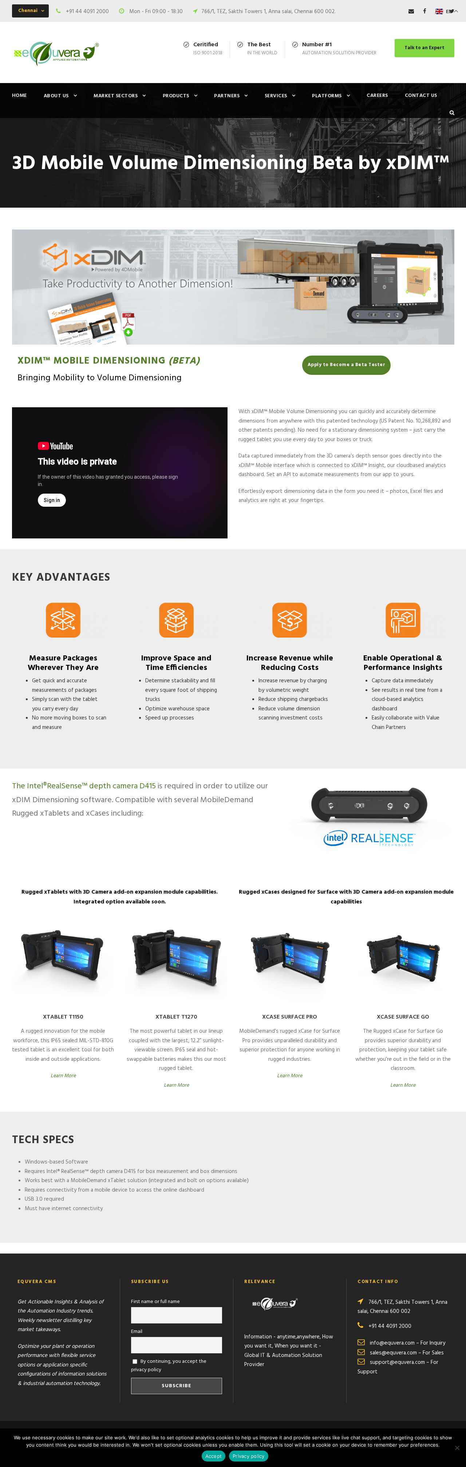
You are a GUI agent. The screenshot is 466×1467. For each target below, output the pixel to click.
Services (276, 96)
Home (19, 95)
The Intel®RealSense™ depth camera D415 (84, 786)
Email (136, 1331)
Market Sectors (116, 96)
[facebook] (424, 11)
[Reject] (457, 1447)
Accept (213, 1456)
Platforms (327, 96)
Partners (227, 96)
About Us (56, 96)
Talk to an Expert (424, 48)
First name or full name (155, 1302)
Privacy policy (249, 1456)
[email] (411, 11)
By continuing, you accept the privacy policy (169, 1365)
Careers (377, 95)
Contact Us (421, 95)
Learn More (63, 1076)
